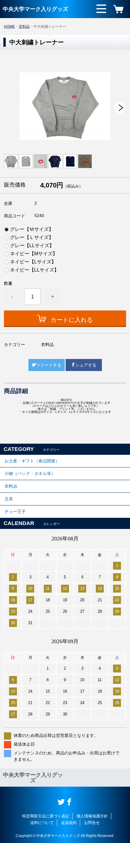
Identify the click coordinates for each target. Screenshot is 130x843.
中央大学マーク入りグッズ (35, 9)
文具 (9, 498)
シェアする (85, 365)
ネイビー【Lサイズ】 (33, 262)
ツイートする (48, 365)
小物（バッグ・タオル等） (30, 473)
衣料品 (24, 26)
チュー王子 (15, 511)
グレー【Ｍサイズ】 (32, 229)
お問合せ (92, 822)
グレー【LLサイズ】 (32, 245)
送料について (42, 822)
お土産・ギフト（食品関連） (32, 460)
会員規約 (69, 822)
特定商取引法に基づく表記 (45, 816)
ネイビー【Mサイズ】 (33, 253)
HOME (9, 26)
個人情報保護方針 (92, 816)
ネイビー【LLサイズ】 (34, 270)
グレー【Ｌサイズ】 (32, 237)
